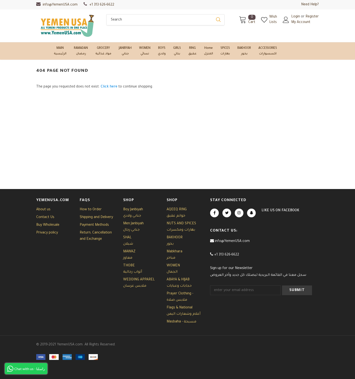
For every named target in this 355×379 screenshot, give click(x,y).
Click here (109, 87)
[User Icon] (286, 20)
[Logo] (67, 25)
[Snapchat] (251, 213)
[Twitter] (226, 213)
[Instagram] (239, 213)
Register (312, 17)
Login (296, 17)
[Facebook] (214, 213)
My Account (300, 22)
